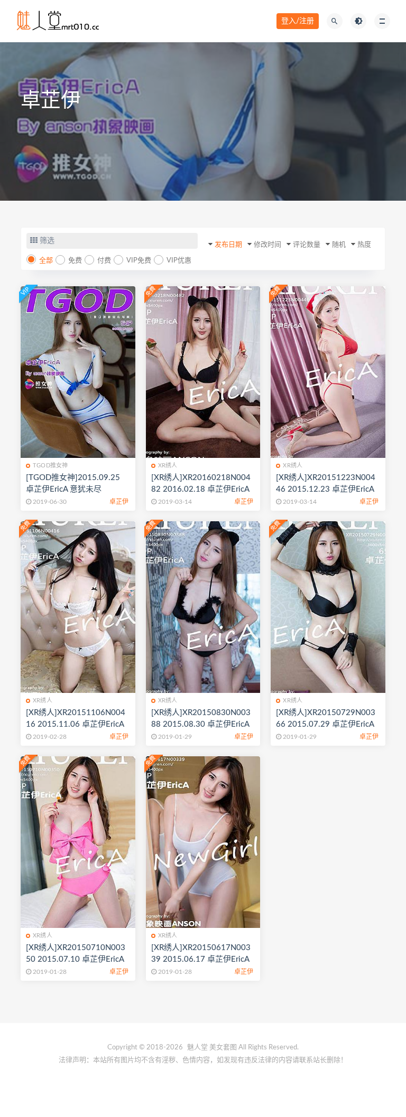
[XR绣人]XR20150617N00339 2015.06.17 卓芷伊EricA (201, 953)
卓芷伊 (118, 502)
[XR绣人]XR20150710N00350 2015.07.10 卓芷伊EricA (75, 953)
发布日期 (228, 244)
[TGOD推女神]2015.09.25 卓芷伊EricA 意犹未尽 (73, 483)
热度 (364, 244)
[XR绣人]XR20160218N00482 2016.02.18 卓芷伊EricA (201, 483)
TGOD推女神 (50, 465)
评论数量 (306, 244)
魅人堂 (197, 1047)
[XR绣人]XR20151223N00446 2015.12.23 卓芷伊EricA (325, 483)
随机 (339, 244)
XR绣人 (168, 465)
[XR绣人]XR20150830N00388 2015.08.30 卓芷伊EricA (201, 718)
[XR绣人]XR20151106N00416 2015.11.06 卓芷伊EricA (75, 718)
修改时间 (267, 244)
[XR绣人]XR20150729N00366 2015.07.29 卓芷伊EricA (325, 718)
